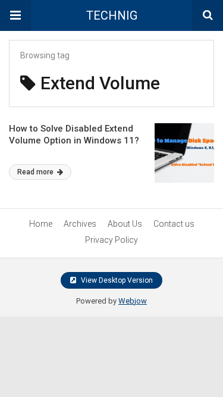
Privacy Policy (111, 240)
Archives (80, 224)
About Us (125, 224)
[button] (15, 15)
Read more (36, 172)
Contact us (173, 224)
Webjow (132, 300)
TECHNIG (111, 15)
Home (40, 224)
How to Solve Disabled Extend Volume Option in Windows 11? (74, 134)
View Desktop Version (116, 280)
